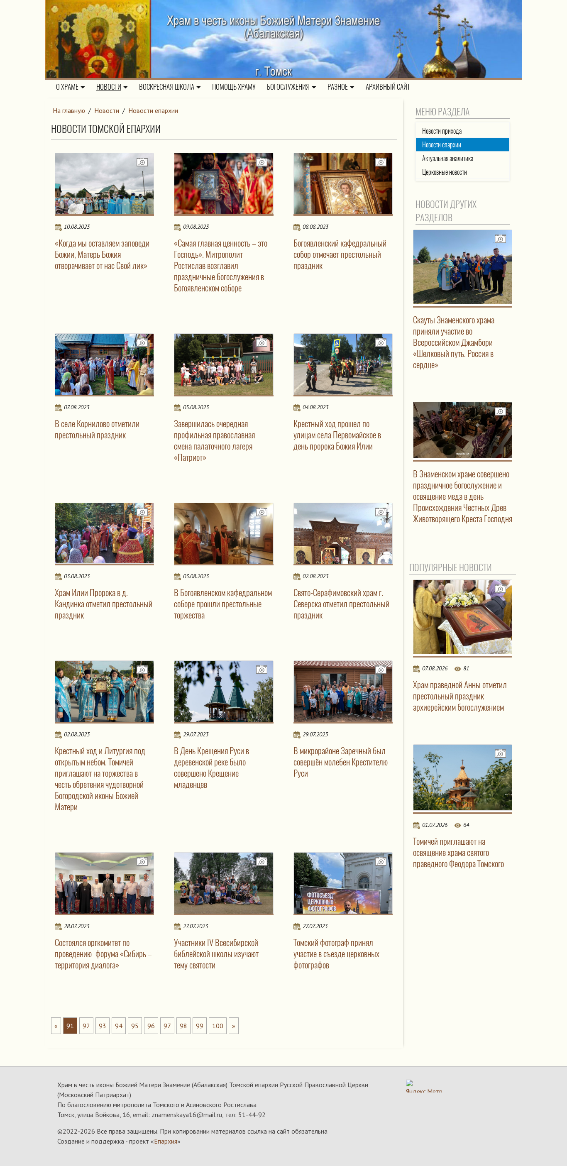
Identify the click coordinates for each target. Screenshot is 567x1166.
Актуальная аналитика (447, 158)
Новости (108, 87)
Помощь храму (234, 87)
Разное (337, 87)
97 (167, 1026)
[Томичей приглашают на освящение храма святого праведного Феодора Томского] (463, 777)
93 (102, 1026)
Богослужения (288, 87)
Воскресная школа (166, 87)
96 (151, 1026)
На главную (69, 110)
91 (70, 1026)
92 (86, 1026)
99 (199, 1026)
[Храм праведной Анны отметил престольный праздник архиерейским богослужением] (463, 616)
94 (118, 1026)
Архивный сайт (388, 87)
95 (135, 1026)
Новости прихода (442, 131)
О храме (67, 87)
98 (183, 1026)
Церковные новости (444, 172)
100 (217, 1026)
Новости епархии (153, 110)
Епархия (165, 1141)
